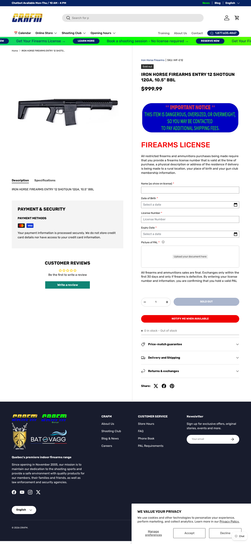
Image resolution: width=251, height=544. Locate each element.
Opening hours (101, 33)
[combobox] (133, 18)
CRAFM (24, 527)
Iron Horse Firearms (152, 60)
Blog (217, 3)
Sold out (206, 301)
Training (164, 33)
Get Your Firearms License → (34, 41)
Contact (197, 33)
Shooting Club (72, 33)
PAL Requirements (150, 446)
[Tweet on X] (156, 386)
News (206, 3)
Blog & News (110, 438)
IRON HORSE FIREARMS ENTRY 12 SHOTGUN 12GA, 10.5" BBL (43, 51)
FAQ (141, 431)
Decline (225, 533)
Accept (189, 533)
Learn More (79, 40)
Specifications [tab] (44, 180)
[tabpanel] (67, 189)
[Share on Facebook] (164, 386)
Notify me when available (190, 318)
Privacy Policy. (229, 521)
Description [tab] (20, 180)
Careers (106, 446)
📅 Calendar (22, 33)
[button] (237, 18)
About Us (180, 33)
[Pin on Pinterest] (172, 386)
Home (15, 51)
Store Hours (146, 423)
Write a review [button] (67, 285)
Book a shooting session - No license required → (141, 41)
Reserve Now (203, 40)
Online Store (44, 33)
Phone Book (146, 438)
